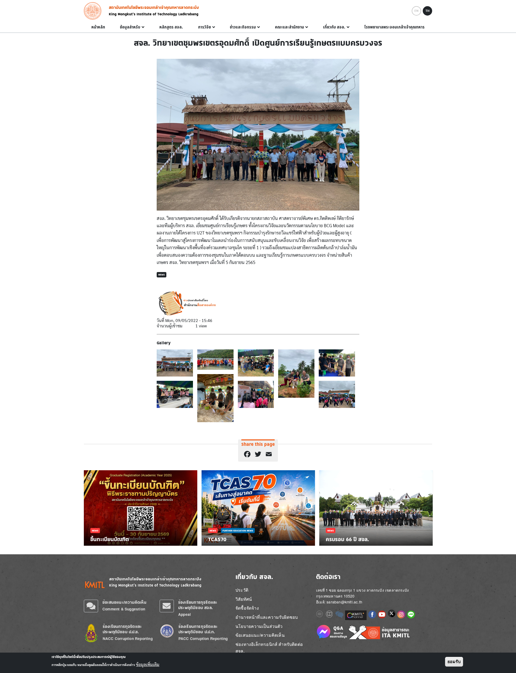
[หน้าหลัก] (94, 11)
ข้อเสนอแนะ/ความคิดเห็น (124, 602)
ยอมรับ (454, 661)
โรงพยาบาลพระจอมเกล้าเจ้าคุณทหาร (394, 27)
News (161, 274)
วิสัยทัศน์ (243, 599)
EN (416, 10)
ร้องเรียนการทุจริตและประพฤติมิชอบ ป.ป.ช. (122, 629)
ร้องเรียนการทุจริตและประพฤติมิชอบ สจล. (197, 605)
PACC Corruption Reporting (203, 638)
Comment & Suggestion (123, 609)
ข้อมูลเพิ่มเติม (147, 664)
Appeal (184, 614)
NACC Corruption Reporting (128, 638)
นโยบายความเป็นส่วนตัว (259, 626)
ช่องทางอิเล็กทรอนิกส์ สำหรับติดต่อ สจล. (269, 647)
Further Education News (238, 530)
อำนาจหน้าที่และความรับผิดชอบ (266, 617)
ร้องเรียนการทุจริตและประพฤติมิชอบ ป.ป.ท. (197, 629)
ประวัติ (241, 590)
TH (427, 10)
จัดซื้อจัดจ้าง (247, 608)
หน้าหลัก (98, 27)
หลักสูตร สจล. (171, 27)
